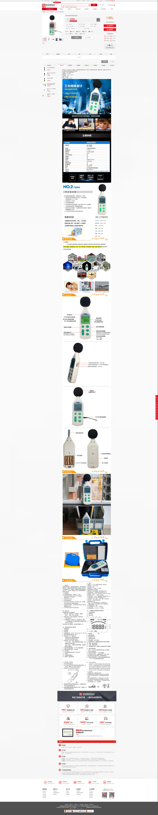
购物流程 (44, 791)
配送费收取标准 (56, 792)
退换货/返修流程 (79, 792)
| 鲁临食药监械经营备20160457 (86, 806)
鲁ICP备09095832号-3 (81, 807)
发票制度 (67, 794)
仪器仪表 (43, 11)
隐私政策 (91, 794)
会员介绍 (44, 792)
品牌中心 (70, 9)
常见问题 (44, 797)
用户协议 (91, 797)
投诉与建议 (78, 794)
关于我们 (91, 791)
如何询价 (44, 794)
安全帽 (66, 7)
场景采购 (61, 9)
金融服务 (95, 9)
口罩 (68, 7)
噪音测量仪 (52, 11)
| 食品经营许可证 (95, 806)
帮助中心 (88, 0)
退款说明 (78, 791)
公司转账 (67, 792)
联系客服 (91, 795)
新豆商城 (87, 9)
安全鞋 (74, 7)
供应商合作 (78, 9)
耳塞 (76, 7)
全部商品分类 (50, 9)
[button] (69, 38)
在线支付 (67, 791)
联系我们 (91, 804)
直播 (112, 9)
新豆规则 (44, 795)
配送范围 (55, 791)
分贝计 (47, 11)
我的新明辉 (78, 0)
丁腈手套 (70, 7)
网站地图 (81, 804)
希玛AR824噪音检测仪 (59, 11)
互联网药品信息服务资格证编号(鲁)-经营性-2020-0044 (69, 806)
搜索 (94, 5)
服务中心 (71, 804)
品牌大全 (86, 804)
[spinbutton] (68, 37)
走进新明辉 (103, 9)
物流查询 (55, 794)
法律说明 (91, 792)
